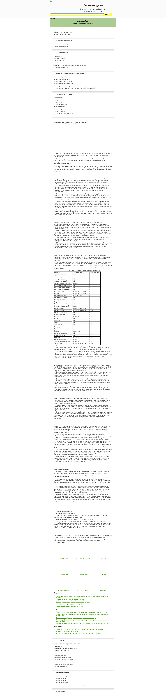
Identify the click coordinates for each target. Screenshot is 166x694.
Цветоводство (58, 97)
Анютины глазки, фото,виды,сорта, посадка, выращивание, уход (76, 618)
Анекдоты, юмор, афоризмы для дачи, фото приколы (70, 65)
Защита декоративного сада (63, 81)
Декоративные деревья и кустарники (83, 23)
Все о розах (57, 100)
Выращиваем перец (60, 680)
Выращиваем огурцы (60, 678)
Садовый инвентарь (60, 666)
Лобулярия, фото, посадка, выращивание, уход (71, 599)
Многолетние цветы (60, 106)
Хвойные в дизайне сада (62, 650)
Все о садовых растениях (83, 558)
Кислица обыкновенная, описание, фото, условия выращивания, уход (78, 633)
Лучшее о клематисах (60, 104)
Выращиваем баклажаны (62, 682)
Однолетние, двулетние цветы (63, 109)
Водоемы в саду (59, 60)
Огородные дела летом (61, 46)
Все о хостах (58, 102)
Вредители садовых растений (63, 659)
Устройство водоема (63, 590)
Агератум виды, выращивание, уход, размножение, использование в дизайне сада (82, 623)
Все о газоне (58, 56)
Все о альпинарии (59, 63)
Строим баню (102, 574)
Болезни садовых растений (62, 657)
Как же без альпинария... (83, 590)
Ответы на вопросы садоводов (63, 664)
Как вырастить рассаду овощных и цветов (67, 644)
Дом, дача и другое (83, 20)
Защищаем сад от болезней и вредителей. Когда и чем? (71, 77)
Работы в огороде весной (62, 34)
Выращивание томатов (61, 67)
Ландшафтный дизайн (83, 21)
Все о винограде (59, 653)
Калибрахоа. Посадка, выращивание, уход (69, 606)
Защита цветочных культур (62, 86)
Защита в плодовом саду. (62, 79)
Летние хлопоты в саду (61, 44)
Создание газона (83, 574)
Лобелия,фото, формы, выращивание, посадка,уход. (73, 602)
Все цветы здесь (63, 574)
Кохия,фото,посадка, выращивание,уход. (69, 604)
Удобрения (57, 662)
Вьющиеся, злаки (59, 111)
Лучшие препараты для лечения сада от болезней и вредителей (74, 88)
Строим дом (103, 558)
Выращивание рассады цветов (63, 113)
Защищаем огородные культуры (64, 83)
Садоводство (58, 646)
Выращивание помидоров (62, 676)
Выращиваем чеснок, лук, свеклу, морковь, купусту (70, 685)
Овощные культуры (60, 655)
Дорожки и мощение (60, 58)
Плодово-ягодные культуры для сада (83, 24)
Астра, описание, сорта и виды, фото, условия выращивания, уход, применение (81, 612)
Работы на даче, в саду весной (63, 32)
